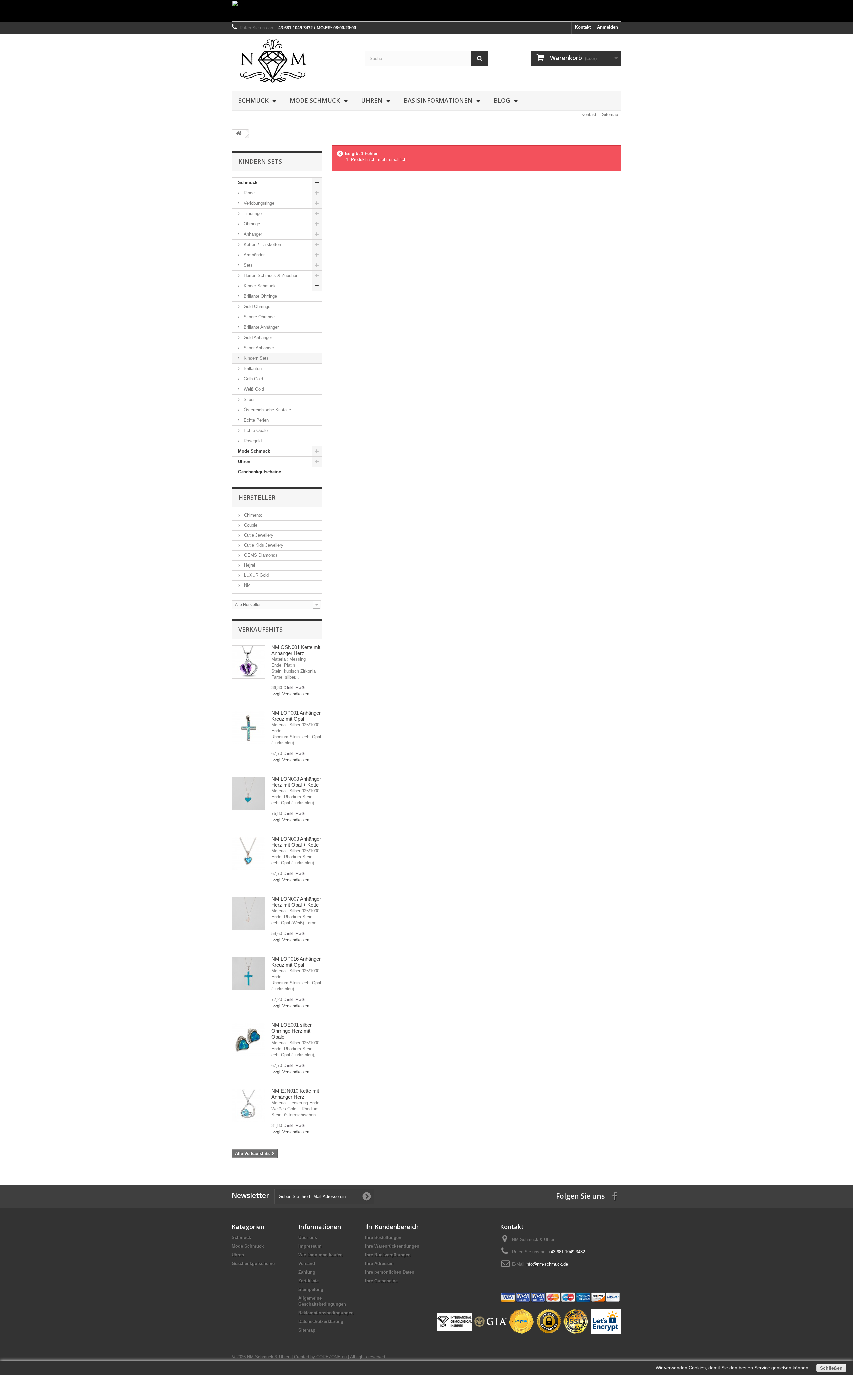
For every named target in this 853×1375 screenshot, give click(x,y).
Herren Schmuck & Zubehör (269, 275)
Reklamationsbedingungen (326, 1312)
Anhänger (252, 234)
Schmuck (253, 100)
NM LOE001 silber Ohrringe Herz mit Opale (291, 1031)
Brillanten (252, 368)
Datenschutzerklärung (320, 1321)
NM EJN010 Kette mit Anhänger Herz (295, 1094)
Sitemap (610, 114)
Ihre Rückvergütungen (388, 1254)
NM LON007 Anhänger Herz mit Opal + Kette (296, 902)
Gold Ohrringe (256, 306)
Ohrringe (251, 223)
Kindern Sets (255, 358)
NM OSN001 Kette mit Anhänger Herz (295, 650)
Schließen (831, 1368)
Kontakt (583, 27)
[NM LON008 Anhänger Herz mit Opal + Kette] (248, 793)
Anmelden (607, 27)
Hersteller (256, 497)
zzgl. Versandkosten (291, 694)
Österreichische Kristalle (266, 409)
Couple (250, 525)
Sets (247, 265)
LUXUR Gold (256, 575)
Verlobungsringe (258, 203)
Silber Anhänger (258, 347)
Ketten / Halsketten (261, 244)
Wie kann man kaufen (320, 1254)
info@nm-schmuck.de (547, 1264)
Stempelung (310, 1289)
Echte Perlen (255, 420)
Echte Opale (255, 430)
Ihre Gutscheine (381, 1280)
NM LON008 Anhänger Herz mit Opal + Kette (296, 782)
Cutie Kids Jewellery (263, 545)
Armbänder (253, 254)
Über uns (307, 1237)
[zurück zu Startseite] (238, 134)
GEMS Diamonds (260, 555)
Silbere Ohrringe (258, 316)
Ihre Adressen (379, 1263)
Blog (502, 100)
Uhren (372, 100)
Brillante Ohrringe (259, 296)
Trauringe (252, 213)
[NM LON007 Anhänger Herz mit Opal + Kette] (248, 913)
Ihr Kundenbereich (392, 1227)
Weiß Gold (253, 389)
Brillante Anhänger (260, 327)
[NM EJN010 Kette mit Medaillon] (248, 1105)
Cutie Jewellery (258, 535)
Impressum (310, 1246)
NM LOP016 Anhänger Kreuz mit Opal (296, 962)
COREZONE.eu (331, 1356)
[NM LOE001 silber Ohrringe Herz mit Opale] (248, 1039)
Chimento (252, 515)
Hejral (249, 565)
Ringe (248, 192)
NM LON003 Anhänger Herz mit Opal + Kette (296, 842)
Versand (306, 1263)
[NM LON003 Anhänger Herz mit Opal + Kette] (248, 853)
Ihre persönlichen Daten (389, 1272)
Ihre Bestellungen (383, 1237)
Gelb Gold (252, 378)
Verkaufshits (260, 629)
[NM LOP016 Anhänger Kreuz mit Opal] (248, 973)
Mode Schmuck (315, 100)
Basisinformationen (438, 100)
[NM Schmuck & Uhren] (293, 61)
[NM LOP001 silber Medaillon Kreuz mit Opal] (248, 727)
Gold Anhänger (257, 337)
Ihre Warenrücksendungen (392, 1246)
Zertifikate (308, 1280)
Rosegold (252, 440)
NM (247, 585)
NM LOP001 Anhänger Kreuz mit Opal (296, 716)
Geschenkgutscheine (259, 471)
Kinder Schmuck (259, 285)
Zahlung (306, 1272)
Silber (248, 399)
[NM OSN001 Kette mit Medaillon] (248, 662)
